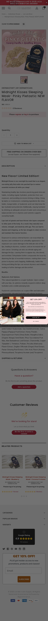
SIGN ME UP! (36, 317)
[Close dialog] (46, 298)
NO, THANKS (36, 321)
